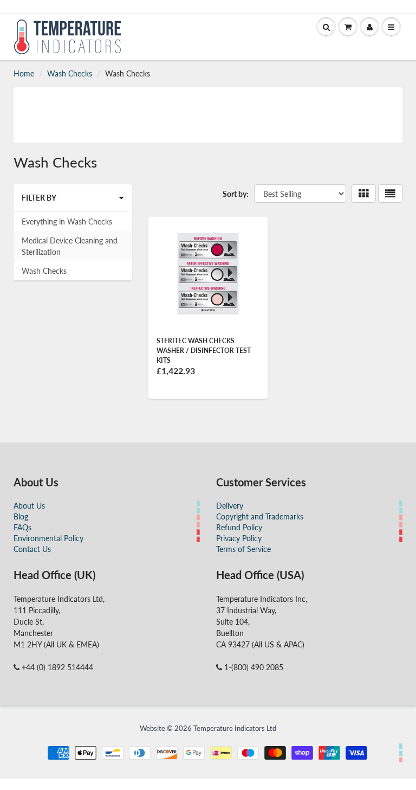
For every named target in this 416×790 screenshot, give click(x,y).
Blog (21, 516)
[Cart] (348, 27)
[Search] (326, 27)
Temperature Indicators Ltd (234, 728)
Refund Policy (239, 527)
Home (24, 73)
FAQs (22, 527)
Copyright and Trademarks (259, 516)
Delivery (229, 505)
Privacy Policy (239, 538)
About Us (29, 505)
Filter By (39, 197)
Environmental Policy (48, 538)
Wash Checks (69, 73)
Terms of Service (243, 549)
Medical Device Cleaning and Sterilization (70, 246)
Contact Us (32, 549)
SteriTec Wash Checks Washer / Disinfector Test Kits (204, 350)
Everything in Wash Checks (67, 221)
